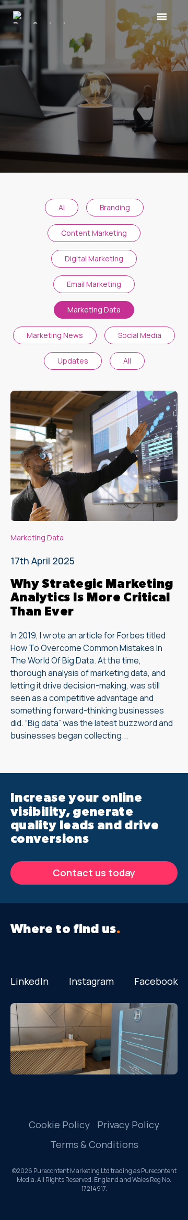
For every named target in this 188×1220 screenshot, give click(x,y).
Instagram (91, 981)
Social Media (139, 335)
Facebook (156, 981)
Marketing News (55, 335)
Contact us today (94, 872)
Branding (115, 207)
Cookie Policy (59, 1124)
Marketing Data (94, 310)
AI (61, 207)
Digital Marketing (94, 258)
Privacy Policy (128, 1124)
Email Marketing (94, 284)
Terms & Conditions (94, 1144)
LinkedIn (29, 981)
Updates (72, 361)
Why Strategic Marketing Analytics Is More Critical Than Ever (91, 598)
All (127, 361)
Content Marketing (94, 233)
